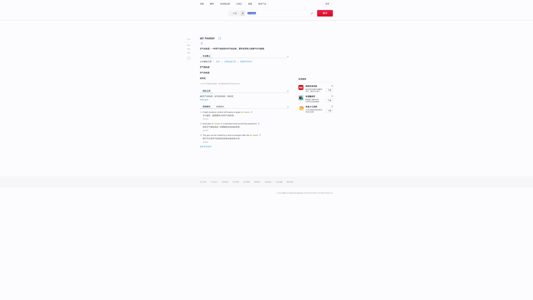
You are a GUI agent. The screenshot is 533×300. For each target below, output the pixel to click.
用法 (188, 49)
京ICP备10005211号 (325, 193)
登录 (327, 4)
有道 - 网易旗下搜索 (211, 13)
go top (189, 58)
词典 (202, 4)
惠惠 (250, 4)
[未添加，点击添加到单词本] (220, 38)
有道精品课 (225, 4)
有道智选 (225, 182)
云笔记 (239, 4)
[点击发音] (251, 112)
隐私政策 (292, 193)
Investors (214, 182)
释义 (188, 45)
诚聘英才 (257, 182)
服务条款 (299, 193)
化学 (218, 61)
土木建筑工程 (206, 61)
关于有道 (203, 182)
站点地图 (279, 182)
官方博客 (235, 182)
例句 (188, 53)
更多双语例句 (206, 146)
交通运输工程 (230, 61)
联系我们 (268, 182)
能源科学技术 (246, 61)
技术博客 (246, 182)
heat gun (204, 99)
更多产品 (262, 4)
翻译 (212, 4)
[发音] (202, 43)
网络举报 (290, 182)
